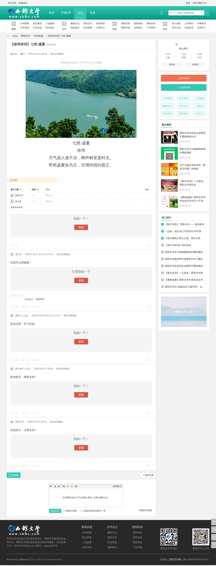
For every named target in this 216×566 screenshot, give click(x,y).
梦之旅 (18, 201)
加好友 (172, 64)
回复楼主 (185, 78)
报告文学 (87, 23)
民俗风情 (100, 23)
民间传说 (50, 27)
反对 (37, 306)
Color (55, 486)
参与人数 (16, 189)
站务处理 (189, 27)
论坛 (80, 12)
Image (59, 486)
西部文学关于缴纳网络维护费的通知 (184, 252)
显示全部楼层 (57, 54)
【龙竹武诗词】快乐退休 (178, 245)
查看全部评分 (17, 207)
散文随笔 (37, 23)
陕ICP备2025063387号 (195, 559)
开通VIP (66, 12)
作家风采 (201, 23)
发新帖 (15, 475)
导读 (92, 12)
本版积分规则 (145, 510)
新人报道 (176, 23)
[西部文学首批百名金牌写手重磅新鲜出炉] (169, 137)
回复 (16, 245)
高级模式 (117, 486)
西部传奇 (125, 23)
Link (63, 486)
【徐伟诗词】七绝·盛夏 (59, 36)
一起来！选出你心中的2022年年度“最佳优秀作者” (186, 231)
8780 (199, 54)
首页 (51, 12)
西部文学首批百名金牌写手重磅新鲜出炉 (186, 266)
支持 (26, 306)
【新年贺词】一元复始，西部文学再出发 (186, 272)
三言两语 (150, 27)
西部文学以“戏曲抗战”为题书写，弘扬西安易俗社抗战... (186, 286)
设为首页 (12, 3)
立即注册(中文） (200, 3)
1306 (183, 54)
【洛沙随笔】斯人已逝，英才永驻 (182, 238)
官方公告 (176, 27)
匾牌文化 (75, 23)
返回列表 (149, 475)
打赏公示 (200, 113)
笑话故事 (87, 27)
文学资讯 (24, 27)
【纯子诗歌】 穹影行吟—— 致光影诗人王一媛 (186, 224)
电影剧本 (75, 27)
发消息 (195, 64)
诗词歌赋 (24, 23)
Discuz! (24, 559)
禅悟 (17, 315)
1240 (168, 54)
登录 (188, 3)
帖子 (171, 13)
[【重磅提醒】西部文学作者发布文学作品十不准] (169, 201)
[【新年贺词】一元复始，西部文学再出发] (169, 185)
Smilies (76, 486)
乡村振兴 (138, 27)
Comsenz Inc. (55, 559)
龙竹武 (18, 254)
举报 (149, 245)
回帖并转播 (71, 511)
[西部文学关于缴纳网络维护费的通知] (169, 153)
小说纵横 (50, 23)
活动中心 (201, 27)
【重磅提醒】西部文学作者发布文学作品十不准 (186, 279)
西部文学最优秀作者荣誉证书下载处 (184, 259)
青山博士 (183, 48)
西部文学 (25, 36)
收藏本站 (23, 3)
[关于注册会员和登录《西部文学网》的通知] (169, 169)
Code (72, 486)
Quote (67, 486)
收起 (147, 189)
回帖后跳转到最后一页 (95, 511)
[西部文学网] (26, 13)
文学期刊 (189, 23)
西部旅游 (138, 23)
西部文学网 (8, 35)
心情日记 (100, 27)
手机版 (163, 559)
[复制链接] (51, 44)
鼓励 (81, 227)
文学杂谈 (37, 27)
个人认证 (24, 315)
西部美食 (150, 23)
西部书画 (125, 27)
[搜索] (206, 13)
